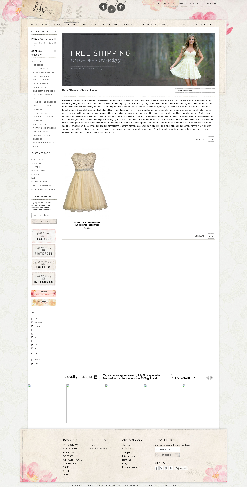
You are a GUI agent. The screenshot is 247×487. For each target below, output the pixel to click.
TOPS (66, 474)
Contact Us (37, 159)
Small (38, 319)
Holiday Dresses (42, 132)
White (38, 360)
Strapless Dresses (43, 72)
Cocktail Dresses (42, 80)
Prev (207, 378)
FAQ (33, 178)
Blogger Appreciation (43, 189)
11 (36, 341)
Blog (92, 445)
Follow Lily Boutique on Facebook (103, 5)
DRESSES (38, 65)
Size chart (127, 448)
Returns (35, 174)
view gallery (182, 377)
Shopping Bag (167, 3)
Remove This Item (55, 39)
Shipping (36, 167)
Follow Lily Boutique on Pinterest (121, 5)
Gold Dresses (40, 69)
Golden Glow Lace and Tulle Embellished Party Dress (87, 223)
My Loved (211, 3)
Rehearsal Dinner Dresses (43, 96)
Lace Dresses (40, 83)
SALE (66, 467)
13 (36, 345)
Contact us (128, 445)
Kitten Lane (171, 485)
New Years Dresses (43, 143)
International (39, 171)
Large (38, 326)
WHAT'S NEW (37, 61)
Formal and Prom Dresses (42, 107)
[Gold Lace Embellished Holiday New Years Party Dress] (85, 183)
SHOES (34, 146)
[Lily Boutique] (47, 10)
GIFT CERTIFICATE (72, 459)
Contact (94, 452)
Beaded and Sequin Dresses (43, 118)
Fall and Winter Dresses (41, 137)
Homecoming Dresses (44, 102)
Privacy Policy (39, 182)
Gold (37, 364)
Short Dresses (41, 76)
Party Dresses (41, 87)
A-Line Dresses (41, 113)
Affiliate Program (41, 185)
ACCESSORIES (71, 448)
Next (211, 378)
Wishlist (183, 3)
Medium (38, 322)
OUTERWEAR (70, 463)
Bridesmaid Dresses (44, 91)
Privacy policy (129, 467)
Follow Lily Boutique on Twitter (111, 6)
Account (197, 3)
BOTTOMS (69, 452)
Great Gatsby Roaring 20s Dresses (44, 126)
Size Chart (37, 163)
